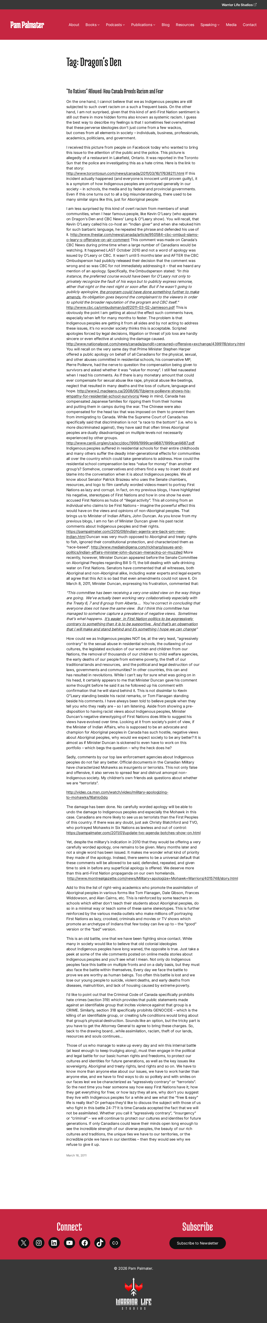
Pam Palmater (27, 25)
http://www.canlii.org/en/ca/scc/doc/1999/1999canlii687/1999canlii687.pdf (130, 443)
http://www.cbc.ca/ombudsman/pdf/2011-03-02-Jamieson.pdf (120, 307)
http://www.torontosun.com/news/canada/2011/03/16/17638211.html (125, 173)
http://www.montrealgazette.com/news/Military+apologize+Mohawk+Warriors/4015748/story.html (152, 878)
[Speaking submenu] (218, 25)
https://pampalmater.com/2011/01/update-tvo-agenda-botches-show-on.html (133, 833)
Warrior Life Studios (238, 5)
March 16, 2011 (76, 1155)
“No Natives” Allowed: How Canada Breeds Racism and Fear (115, 91)
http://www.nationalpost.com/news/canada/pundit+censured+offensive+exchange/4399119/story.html (155, 344)
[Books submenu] (98, 25)
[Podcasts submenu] (124, 25)
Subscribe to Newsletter (197, 1243)
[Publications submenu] (154, 25)
